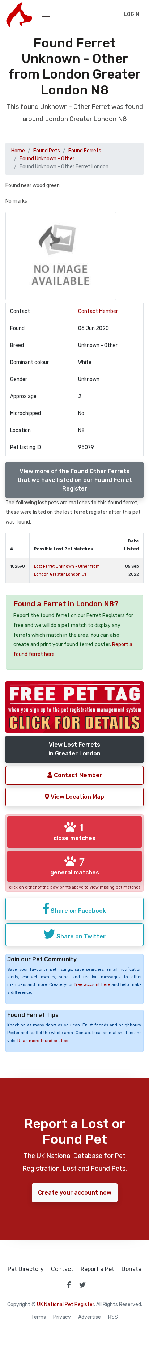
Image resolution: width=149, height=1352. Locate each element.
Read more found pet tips (42, 1040)
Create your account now (74, 1192)
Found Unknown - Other (47, 159)
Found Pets (46, 151)
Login (131, 14)
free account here (92, 984)
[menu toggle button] (46, 14)
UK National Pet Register (65, 1304)
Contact (62, 1269)
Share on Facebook (77, 910)
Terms (38, 1317)
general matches (74, 866)
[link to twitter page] (82, 1284)
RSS (113, 1317)
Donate (131, 1269)
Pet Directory (26, 1269)
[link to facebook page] (68, 1284)
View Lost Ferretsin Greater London (74, 749)
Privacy (62, 1317)
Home (18, 151)
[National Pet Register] (19, 14)
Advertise (89, 1317)
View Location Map (76, 796)
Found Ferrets (84, 151)
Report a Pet (97, 1269)
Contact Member (98, 311)
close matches (74, 831)
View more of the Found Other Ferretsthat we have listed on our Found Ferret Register (74, 480)
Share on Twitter (80, 936)
